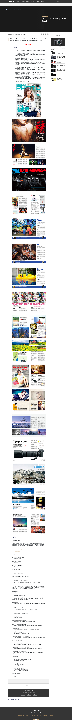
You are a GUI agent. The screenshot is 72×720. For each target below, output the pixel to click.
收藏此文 (24, 34)
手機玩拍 (37, 1)
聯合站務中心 (51, 715)
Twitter (45, 34)
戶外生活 (23, 1)
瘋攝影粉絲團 (17, 551)
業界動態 (27, 1)
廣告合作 (27, 715)
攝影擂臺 (42, 1)
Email (48, 34)
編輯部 (11, 34)
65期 (31, 685)
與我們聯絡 (45, 715)
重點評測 (32, 1)
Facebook (41, 34)
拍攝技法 (18, 1)
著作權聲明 (33, 715)
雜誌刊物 (27, 685)
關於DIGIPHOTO (21, 715)
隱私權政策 (39, 715)
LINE (43, 34)
